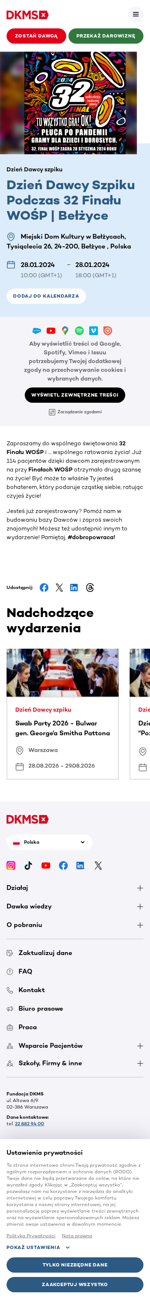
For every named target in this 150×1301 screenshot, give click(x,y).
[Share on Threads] (90, 587)
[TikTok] (28, 865)
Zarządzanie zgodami (80, 411)
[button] (135, 14)
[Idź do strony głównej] (28, 14)
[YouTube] (46, 865)
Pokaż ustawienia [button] (33, 1247)
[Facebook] (63, 865)
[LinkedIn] (80, 865)
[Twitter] (98, 865)
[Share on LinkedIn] (74, 587)
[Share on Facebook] (44, 587)
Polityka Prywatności (31, 1235)
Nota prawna (77, 1235)
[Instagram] (11, 865)
